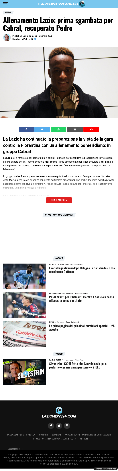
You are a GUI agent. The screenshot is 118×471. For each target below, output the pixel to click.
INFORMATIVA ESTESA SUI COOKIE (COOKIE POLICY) (54, 438)
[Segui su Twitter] (59, 426)
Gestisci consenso (16, 448)
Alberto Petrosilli (24, 39)
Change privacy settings (106, 469)
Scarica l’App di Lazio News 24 (21, 434)
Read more (58, 200)
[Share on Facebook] (26, 129)
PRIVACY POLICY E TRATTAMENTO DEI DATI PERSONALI (88, 434)
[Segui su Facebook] (51, 426)
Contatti (43, 434)
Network (84, 438)
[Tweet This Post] (42, 129)
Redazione (56, 434)
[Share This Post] (59, 129)
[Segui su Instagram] (67, 426)
